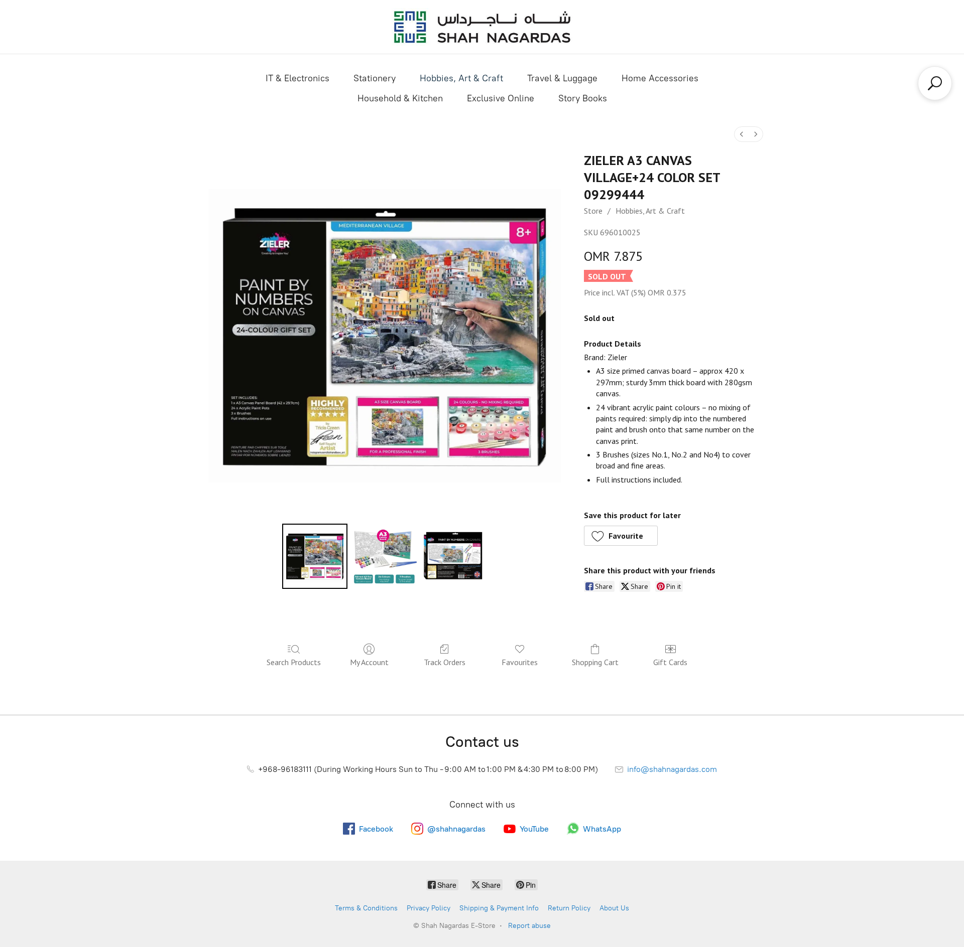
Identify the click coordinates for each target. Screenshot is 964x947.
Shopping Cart (595, 662)
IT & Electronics (297, 78)
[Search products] (935, 83)
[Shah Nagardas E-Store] (482, 27)
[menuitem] (742, 134)
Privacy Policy (428, 908)
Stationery (374, 78)
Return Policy (569, 908)
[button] (621, 536)
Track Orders (444, 662)
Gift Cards (670, 662)
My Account (369, 662)
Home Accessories (660, 78)
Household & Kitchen (400, 98)
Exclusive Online (500, 98)
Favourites (520, 662)
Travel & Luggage (562, 78)
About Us (614, 908)
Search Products (294, 662)
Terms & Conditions (366, 908)
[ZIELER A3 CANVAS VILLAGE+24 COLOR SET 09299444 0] (314, 556)
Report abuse (529, 925)
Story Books (582, 98)
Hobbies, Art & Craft (461, 78)
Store (593, 211)
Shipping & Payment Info (499, 908)
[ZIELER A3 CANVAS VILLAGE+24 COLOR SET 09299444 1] (384, 556)
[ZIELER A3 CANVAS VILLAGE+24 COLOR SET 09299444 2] (454, 556)
